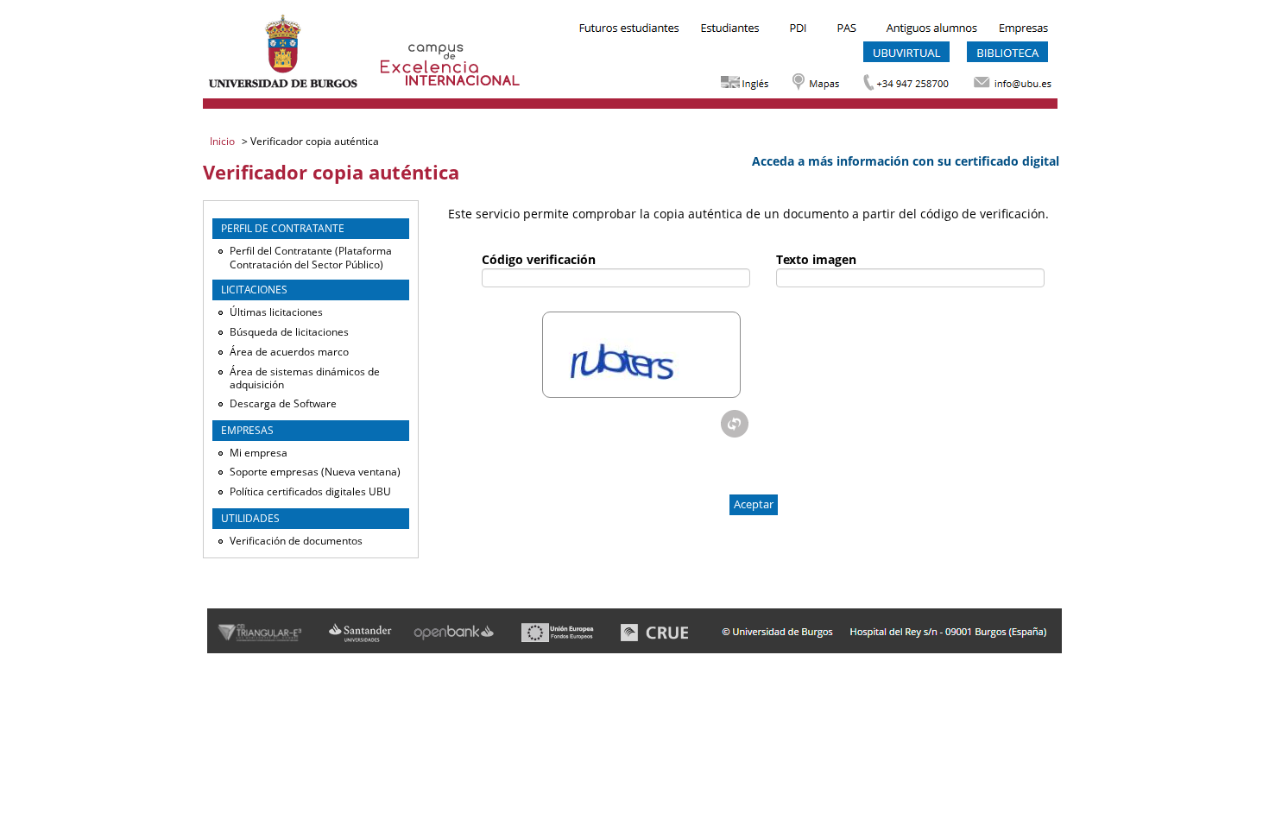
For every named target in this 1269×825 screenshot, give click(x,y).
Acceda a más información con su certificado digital (905, 161)
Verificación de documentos (296, 540)
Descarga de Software (283, 403)
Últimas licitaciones (276, 312)
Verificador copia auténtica (313, 141)
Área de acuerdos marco (289, 351)
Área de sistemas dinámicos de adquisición (305, 378)
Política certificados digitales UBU (310, 491)
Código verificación (539, 259)
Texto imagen (816, 259)
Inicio (223, 141)
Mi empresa (258, 452)
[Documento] (734, 424)
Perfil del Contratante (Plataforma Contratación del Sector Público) (311, 257)
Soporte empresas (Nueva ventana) (315, 471)
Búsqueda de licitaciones (289, 331)
